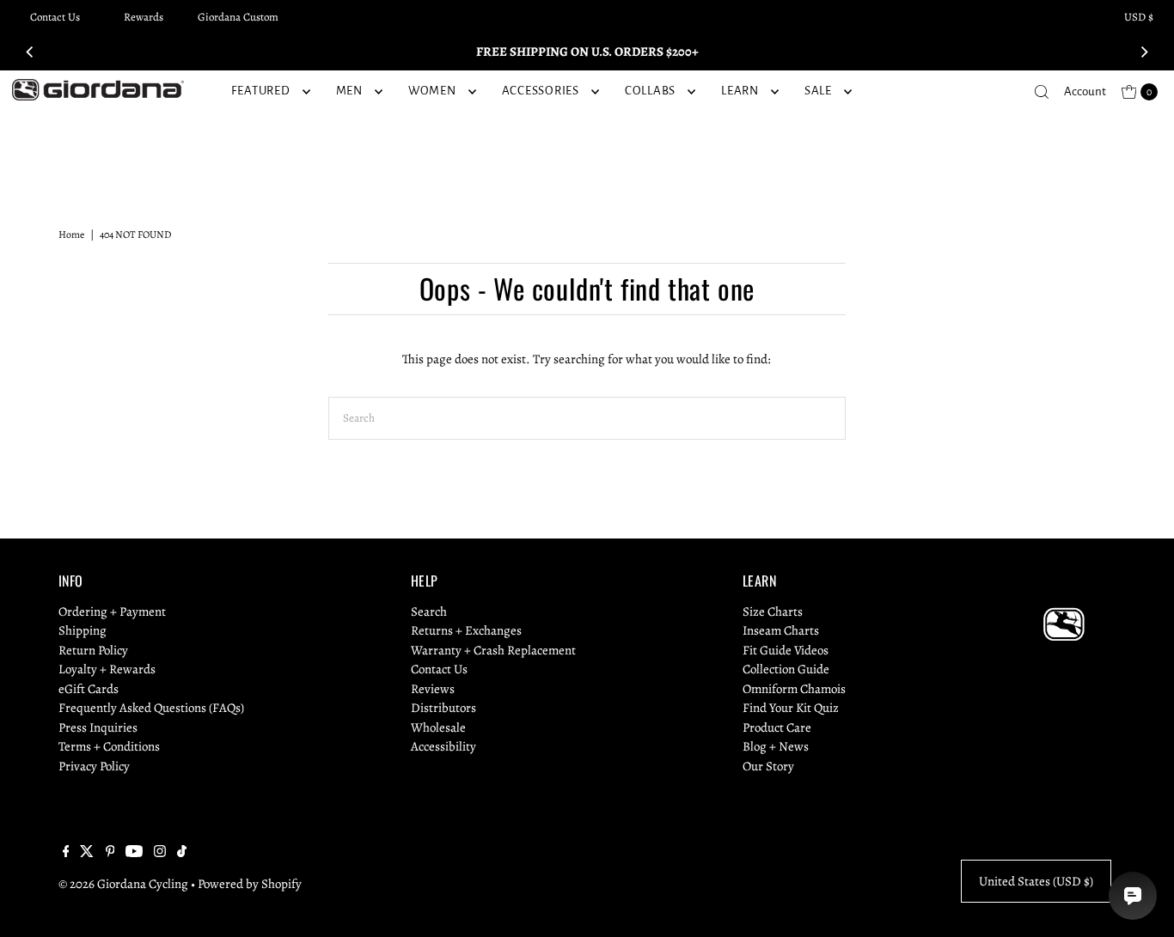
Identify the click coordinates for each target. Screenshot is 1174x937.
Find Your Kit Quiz (791, 707)
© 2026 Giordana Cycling (123, 883)
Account (1085, 91)
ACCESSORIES (540, 90)
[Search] (1041, 91)
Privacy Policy (94, 766)
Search (429, 611)
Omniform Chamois (794, 688)
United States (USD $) (1036, 881)
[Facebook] (66, 853)
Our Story (768, 766)
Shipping (82, 630)
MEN (349, 90)
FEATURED (260, 90)
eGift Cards (88, 688)
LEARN (740, 90)
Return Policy (93, 650)
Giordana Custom (238, 16)
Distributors (443, 707)
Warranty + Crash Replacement (493, 650)
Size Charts (773, 611)
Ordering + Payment (112, 611)
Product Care (777, 727)
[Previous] (30, 51)
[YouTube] (134, 853)
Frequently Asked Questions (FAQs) (151, 707)
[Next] (1144, 51)
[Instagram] (160, 853)
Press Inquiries (98, 727)
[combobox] (587, 418)
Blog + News (776, 746)
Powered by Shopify (250, 883)
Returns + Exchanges (466, 630)
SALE (818, 90)
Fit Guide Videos (786, 650)
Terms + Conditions (109, 746)
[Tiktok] (181, 853)
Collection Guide (786, 669)
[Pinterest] (110, 853)
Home (71, 234)
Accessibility (443, 746)
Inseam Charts (781, 630)
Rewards (143, 16)
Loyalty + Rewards (107, 669)
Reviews (433, 688)
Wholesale (438, 727)
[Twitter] (87, 853)
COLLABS (650, 90)
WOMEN (432, 90)
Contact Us (55, 16)
